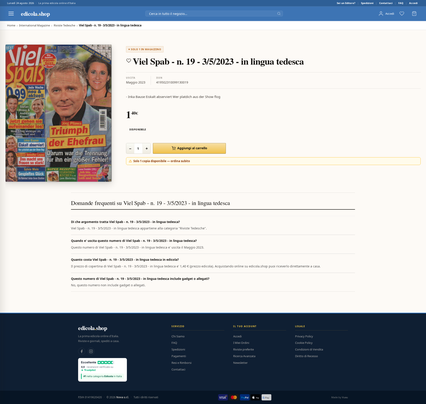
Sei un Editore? (346, 3)
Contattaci (385, 3)
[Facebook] (81, 351)
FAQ (400, 3)
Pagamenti (179, 356)
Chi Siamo (178, 336)
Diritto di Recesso (306, 356)
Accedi (413, 3)
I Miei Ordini (241, 343)
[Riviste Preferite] (401, 14)
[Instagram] (91, 351)
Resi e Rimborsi (181, 363)
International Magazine (34, 25)
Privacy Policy (304, 336)
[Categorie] (11, 14)
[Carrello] (414, 14)
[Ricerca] (279, 13)
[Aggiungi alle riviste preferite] (128, 60)
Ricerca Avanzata (244, 356)
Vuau (345, 397)
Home (11, 25)
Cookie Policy (304, 343)
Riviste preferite (243, 349)
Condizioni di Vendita (309, 349)
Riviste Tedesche (64, 25)
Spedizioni (367, 3)
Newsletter (240, 363)
